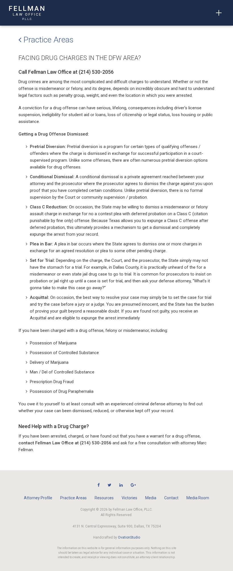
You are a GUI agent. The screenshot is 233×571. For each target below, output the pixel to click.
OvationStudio (129, 537)
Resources (104, 498)
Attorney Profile (38, 498)
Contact (171, 498)
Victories (129, 498)
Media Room (197, 498)
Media (150, 498)
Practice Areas (47, 39)
